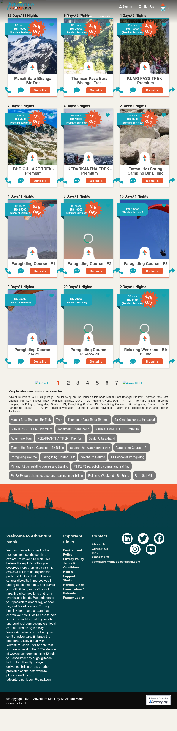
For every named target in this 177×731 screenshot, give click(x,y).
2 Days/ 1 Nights (133, 106)
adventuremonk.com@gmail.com (116, 561)
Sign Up (148, 6)
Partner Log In (73, 597)
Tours (70, 16)
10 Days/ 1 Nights (134, 196)
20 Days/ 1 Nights (78, 286)
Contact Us (100, 548)
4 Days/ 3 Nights (21, 106)
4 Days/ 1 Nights (21, 196)
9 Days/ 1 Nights (21, 286)
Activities (86, 16)
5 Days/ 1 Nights (77, 196)
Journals (105, 16)
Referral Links (73, 584)
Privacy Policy (73, 559)
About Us (99, 544)
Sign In (127, 6)
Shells (67, 580)
